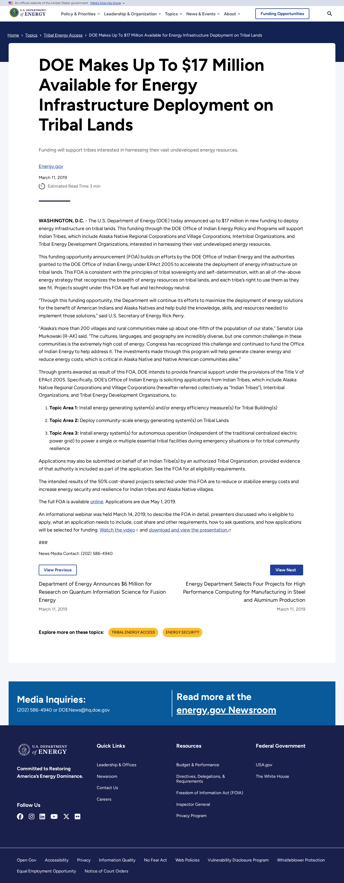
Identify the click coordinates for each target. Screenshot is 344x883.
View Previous (55, 569)
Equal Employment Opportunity (46, 871)
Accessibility (57, 860)
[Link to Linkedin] (42, 816)
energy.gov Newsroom (226, 710)
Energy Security (182, 632)
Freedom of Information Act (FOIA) (209, 792)
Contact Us (107, 787)
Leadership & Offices (116, 764)
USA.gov (264, 764)
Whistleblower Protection (301, 860)
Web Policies (187, 860)
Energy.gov (51, 166)
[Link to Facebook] (20, 816)
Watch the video (117, 530)
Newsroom (107, 776)
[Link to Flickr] (77, 816)
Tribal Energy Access (133, 632)
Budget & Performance (197, 764)
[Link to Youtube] (54, 816)
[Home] (28, 15)
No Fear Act (155, 860)
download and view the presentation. (188, 530)
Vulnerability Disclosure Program (238, 860)
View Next (283, 569)
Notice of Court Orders (106, 871)
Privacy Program (191, 815)
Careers (104, 799)
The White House (272, 776)
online (96, 502)
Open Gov (26, 860)
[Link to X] (66, 816)
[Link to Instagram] (31, 816)
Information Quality (117, 860)
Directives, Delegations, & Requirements (200, 779)
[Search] (329, 13)
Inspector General (193, 804)
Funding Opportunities (282, 13)
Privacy (84, 860)
